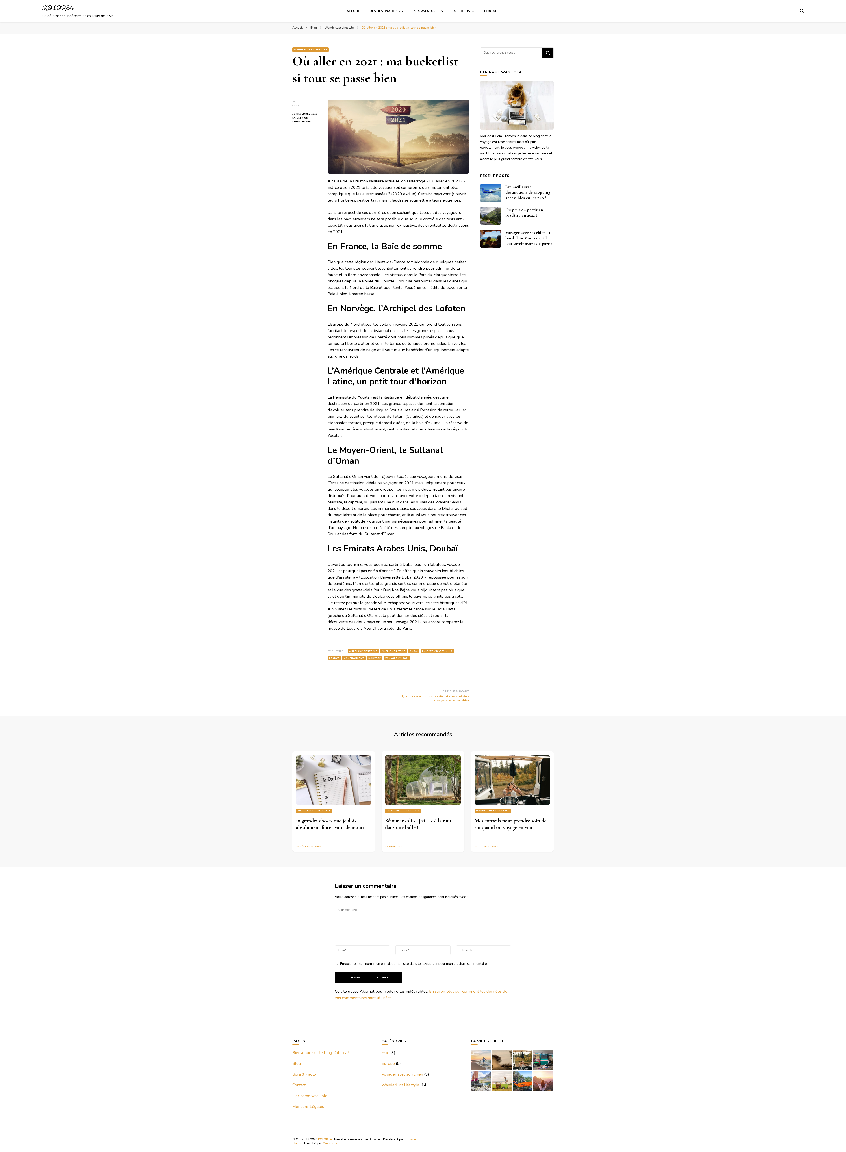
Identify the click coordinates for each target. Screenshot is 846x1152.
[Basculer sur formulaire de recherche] (802, 11)
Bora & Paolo (304, 1074)
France (334, 658)
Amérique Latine (393, 651)
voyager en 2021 (397, 658)
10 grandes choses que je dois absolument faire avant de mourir (331, 824)
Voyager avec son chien (402, 1074)
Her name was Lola (309, 1095)
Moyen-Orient (354, 658)
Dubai (414, 651)
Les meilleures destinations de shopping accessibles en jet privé (527, 192)
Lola (295, 105)
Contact (491, 11)
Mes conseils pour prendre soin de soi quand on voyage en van (510, 824)
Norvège (374, 658)
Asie (385, 1052)
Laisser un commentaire (306, 120)
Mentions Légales (308, 1106)
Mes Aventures (426, 11)
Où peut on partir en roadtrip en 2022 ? (524, 212)
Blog (296, 1063)
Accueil (353, 11)
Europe (388, 1063)
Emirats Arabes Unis (437, 651)
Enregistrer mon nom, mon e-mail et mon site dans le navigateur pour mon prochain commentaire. (414, 963)
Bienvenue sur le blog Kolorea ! (320, 1052)
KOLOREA (58, 8)
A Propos (461, 11)
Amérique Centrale (363, 651)
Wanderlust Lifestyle (310, 49)
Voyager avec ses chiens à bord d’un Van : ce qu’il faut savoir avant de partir (528, 238)
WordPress (330, 1143)
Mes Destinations (384, 11)
